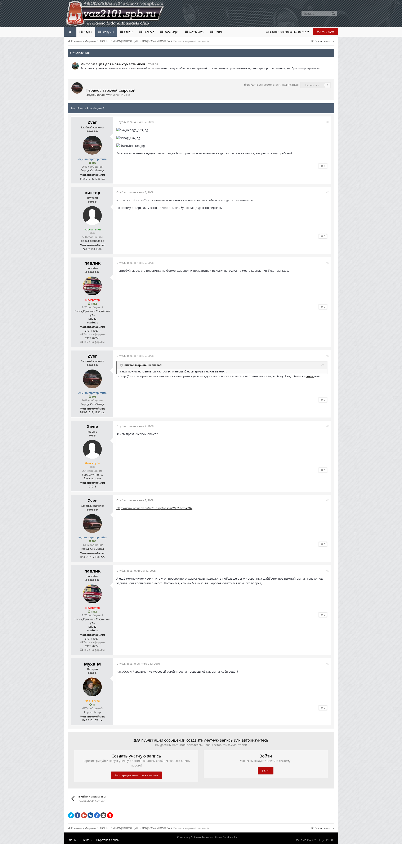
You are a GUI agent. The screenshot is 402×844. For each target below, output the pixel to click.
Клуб (87, 32)
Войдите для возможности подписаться (273, 85)
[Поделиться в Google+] (84, 815)
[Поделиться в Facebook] (77, 815)
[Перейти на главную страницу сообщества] (70, 32)
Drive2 (92, 319)
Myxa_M (92, 664)
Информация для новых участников (113, 64)
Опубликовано (134, 122)
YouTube (92, 322)
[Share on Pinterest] (110, 815)
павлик (92, 263)
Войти (265, 770)
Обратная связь (107, 840)
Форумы (108, 32)
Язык (73, 840)
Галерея (148, 32)
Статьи (128, 32)
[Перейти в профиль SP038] (75, 66)
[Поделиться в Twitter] (71, 815)
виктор (92, 192)
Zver (109, 95)
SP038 (329, 840)
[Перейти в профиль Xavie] (92, 449)
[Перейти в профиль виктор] (92, 215)
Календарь (171, 32)
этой (310, 376)
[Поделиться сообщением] (327, 122)
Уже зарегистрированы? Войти (286, 32)
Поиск (218, 32)
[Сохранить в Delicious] (97, 815)
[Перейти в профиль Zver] (77, 88)
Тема (86, 840)
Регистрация (325, 31)
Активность (196, 32)
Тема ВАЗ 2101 (309, 840)
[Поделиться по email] (103, 815)
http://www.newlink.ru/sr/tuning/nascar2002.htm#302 (154, 508)
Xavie (92, 426)
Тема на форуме (94, 334)
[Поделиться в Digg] (90, 815)
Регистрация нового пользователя (136, 775)
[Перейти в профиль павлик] (92, 286)
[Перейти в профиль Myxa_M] (92, 686)
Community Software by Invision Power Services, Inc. (207, 837)
